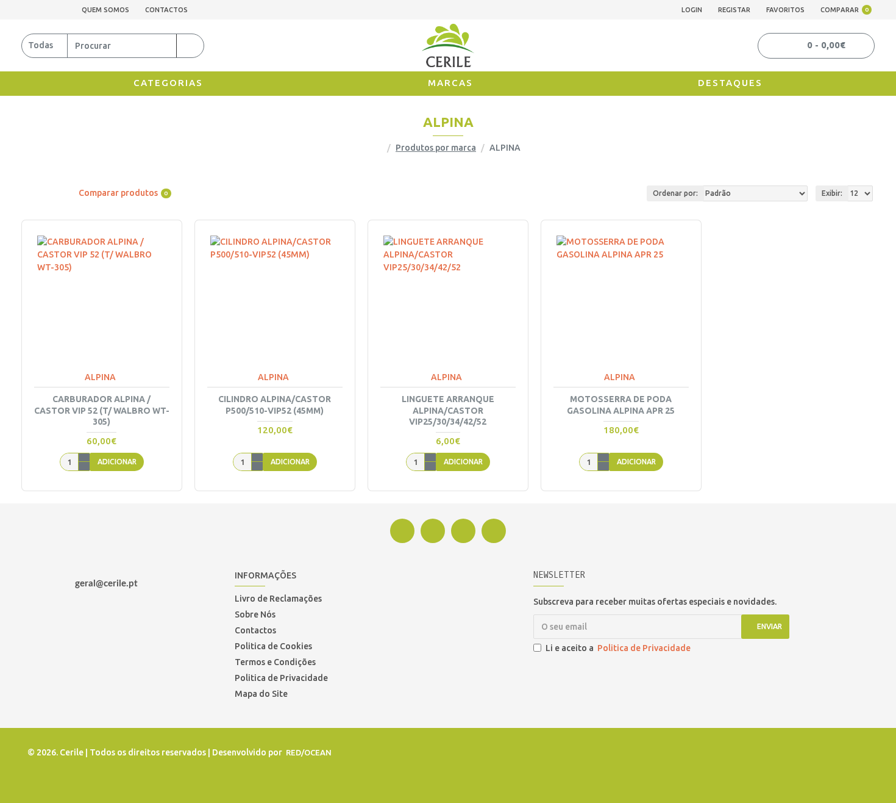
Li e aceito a (618, 648)
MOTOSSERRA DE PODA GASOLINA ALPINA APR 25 (621, 404)
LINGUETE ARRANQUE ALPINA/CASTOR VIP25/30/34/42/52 (448, 410)
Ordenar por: (675, 193)
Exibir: (832, 193)
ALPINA (100, 377)
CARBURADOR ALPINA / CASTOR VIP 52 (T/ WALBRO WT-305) (101, 410)
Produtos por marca (436, 148)
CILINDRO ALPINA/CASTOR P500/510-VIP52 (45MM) (274, 404)
